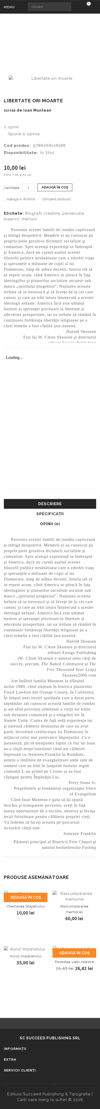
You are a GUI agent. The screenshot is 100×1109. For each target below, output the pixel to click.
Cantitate (11, 188)
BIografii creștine (42, 213)
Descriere (50, 504)
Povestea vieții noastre (74, 962)
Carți (23, 40)
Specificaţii (50, 514)
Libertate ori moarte (53, 45)
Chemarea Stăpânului (26, 906)
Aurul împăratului (26, 956)
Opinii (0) (50, 524)
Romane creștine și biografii (64, 40)
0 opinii (11, 127)
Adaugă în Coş (55, 187)
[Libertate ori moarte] (50, 78)
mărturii (29, 219)
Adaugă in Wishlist (20, 199)
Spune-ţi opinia (23, 134)
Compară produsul (56, 199)
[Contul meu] (94, 7)
